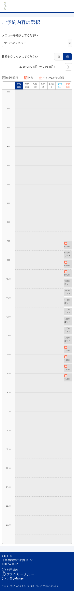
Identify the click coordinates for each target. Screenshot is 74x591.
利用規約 (12, 569)
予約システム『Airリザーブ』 (27, 586)
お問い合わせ (15, 578)
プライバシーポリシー (21, 574)
